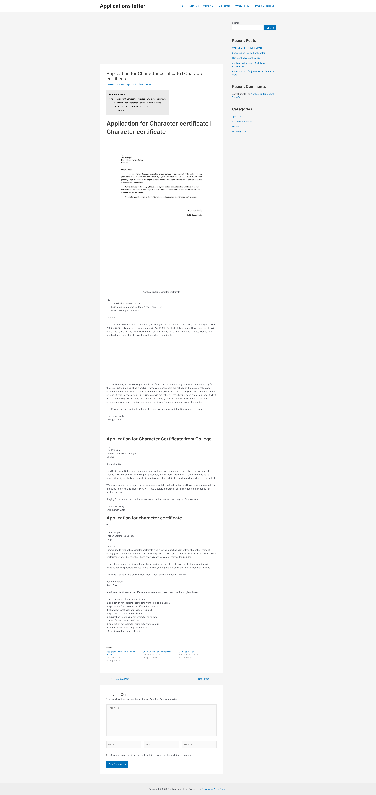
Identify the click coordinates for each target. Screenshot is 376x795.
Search (235, 22)
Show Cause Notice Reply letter (158, 651)
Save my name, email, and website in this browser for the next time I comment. (151, 755)
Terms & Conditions (263, 5)
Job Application (186, 651)
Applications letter (122, 6)
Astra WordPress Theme (214, 789)
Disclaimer (224, 5)
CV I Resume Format (242, 121)
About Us (194, 5)
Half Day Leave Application (246, 58)
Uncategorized (239, 131)
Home (182, 5)
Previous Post (120, 679)
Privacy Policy (241, 5)
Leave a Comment (115, 84)
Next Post (205, 679)
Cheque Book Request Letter (247, 47)
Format (235, 126)
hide (123, 94)
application (132, 84)
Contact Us (209, 5)
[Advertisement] (161, 42)
